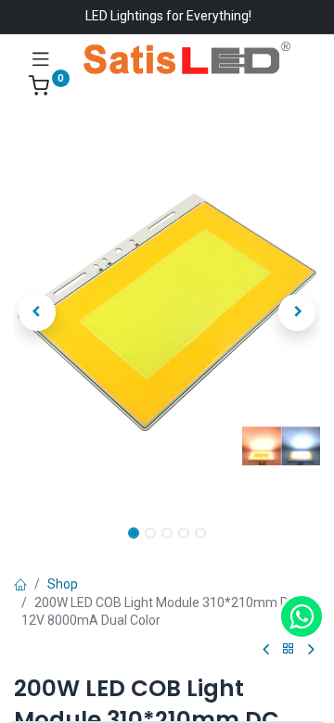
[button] (37, 312)
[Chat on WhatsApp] (301, 616)
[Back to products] (288, 649)
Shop (62, 584)
